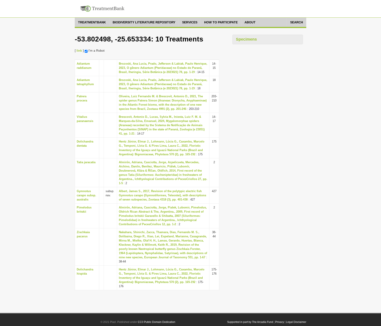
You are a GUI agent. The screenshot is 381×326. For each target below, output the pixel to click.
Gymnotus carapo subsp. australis (86, 195)
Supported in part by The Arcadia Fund (250, 322)
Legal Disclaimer (296, 322)
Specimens (246, 39)
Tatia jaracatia (86, 162)
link (79, 50)
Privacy (279, 322)
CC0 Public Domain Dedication (156, 322)
